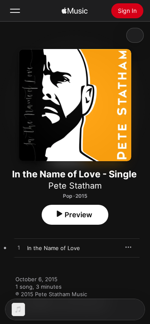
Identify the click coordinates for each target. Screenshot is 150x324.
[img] (75, 11)
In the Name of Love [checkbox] (53, 248)
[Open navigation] (15, 11)
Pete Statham (75, 186)
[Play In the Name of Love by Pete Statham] (18, 248)
